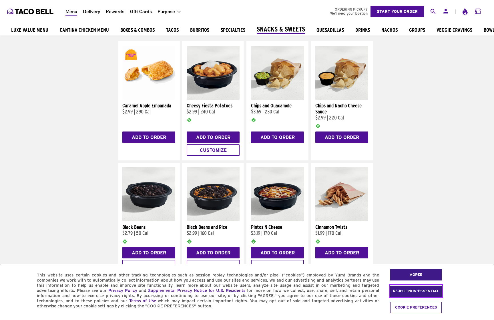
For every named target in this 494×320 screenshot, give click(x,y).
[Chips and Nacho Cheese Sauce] (341, 98)
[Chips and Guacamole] (277, 98)
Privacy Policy (122, 290)
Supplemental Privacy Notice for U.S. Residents (196, 290)
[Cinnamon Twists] (341, 219)
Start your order (397, 11)
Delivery (91, 11)
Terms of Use (142, 300)
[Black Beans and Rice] (213, 219)
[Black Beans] (148, 219)
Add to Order (149, 137)
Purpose (166, 11)
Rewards (115, 11)
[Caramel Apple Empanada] (148, 98)
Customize (213, 150)
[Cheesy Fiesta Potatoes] (213, 98)
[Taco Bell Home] (31, 11)
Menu (71, 11)
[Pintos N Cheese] (277, 219)
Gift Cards (141, 11)
